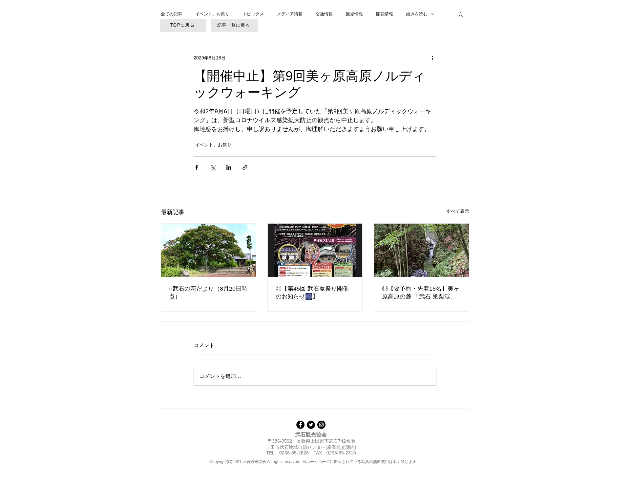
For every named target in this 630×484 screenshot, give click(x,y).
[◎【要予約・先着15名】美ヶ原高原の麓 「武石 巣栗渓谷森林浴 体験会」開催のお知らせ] (421, 250)
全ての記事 (171, 13)
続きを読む (417, 13)
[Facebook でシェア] (197, 167)
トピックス (253, 13)
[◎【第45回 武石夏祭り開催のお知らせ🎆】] (315, 250)
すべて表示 (457, 211)
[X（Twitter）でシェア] (213, 167)
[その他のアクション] (432, 58)
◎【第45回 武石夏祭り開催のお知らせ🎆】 (312, 292)
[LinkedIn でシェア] (229, 167)
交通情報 (324, 13)
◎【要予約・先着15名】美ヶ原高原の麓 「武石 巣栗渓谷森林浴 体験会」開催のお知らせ (421, 292)
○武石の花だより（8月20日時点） (208, 292)
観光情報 (354, 13)
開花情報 (384, 13)
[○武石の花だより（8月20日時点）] (208, 250)
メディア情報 (290, 13)
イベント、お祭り (212, 13)
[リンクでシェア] (245, 167)
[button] (461, 14)
